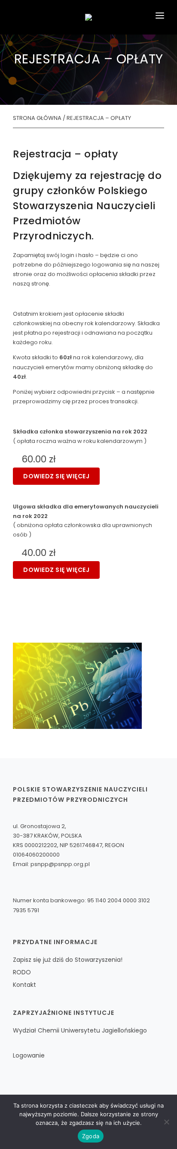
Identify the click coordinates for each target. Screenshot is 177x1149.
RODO (22, 972)
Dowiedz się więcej (56, 476)
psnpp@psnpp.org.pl (60, 864)
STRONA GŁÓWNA (37, 118)
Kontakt (24, 984)
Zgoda (90, 1136)
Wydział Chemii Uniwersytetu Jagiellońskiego (80, 1030)
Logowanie (29, 1055)
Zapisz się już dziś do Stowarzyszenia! (67, 959)
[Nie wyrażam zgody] (166, 1122)
